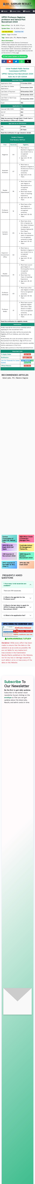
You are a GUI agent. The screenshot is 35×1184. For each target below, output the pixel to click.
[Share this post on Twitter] (28, 61)
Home (5, 11)
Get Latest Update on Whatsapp (15, 56)
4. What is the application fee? (14, 615)
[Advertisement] (18, 456)
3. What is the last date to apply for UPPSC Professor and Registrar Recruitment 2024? (16, 607)
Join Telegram (26, 360)
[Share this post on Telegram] (16, 61)
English (25, 357)
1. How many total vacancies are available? (15, 584)
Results (27, 11)
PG (15, 37)
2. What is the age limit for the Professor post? (14, 598)
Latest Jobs (15, 11)
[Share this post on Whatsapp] (22, 61)
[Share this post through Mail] (10, 61)
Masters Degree (22, 37)
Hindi (30, 357)
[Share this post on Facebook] (4, 61)
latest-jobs (9, 37)
